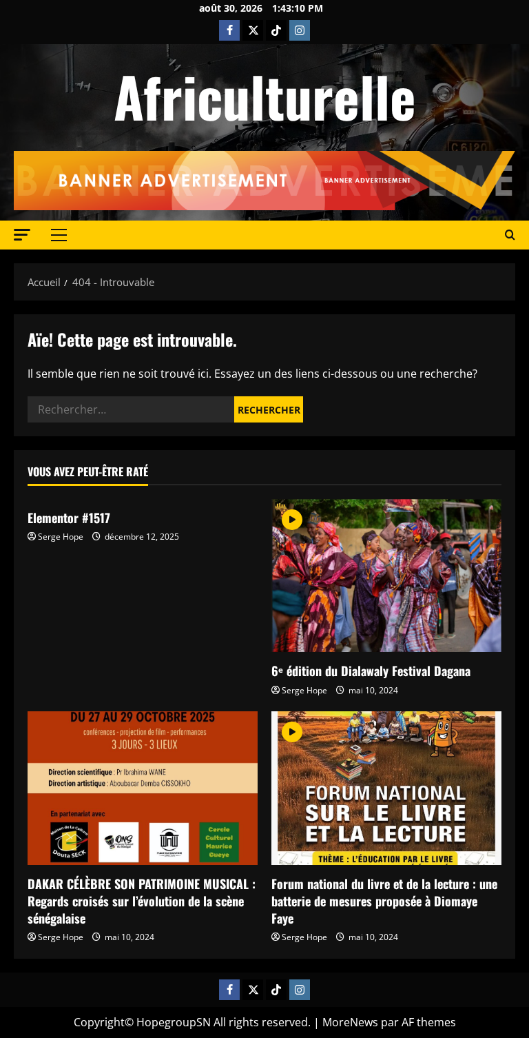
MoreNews (350, 1022)
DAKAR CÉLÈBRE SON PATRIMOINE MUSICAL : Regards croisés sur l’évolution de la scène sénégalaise (142, 901)
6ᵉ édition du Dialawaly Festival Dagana (370, 671)
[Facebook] (229, 30)
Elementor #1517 (69, 518)
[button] (22, 235)
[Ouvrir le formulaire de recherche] (510, 235)
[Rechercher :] (131, 409)
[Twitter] (252, 30)
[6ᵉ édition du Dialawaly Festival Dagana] (386, 576)
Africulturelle (265, 95)
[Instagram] (299, 30)
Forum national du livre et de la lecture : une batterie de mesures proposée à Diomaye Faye (384, 901)
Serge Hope (60, 536)
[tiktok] (276, 30)
